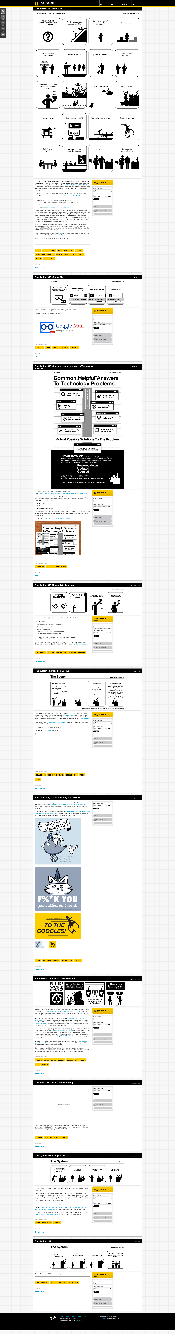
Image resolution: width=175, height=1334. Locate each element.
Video (82, 775)
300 (77, 185)
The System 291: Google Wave (50, 1155)
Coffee (46, 250)
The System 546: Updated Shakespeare (54, 585)
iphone (59, 652)
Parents (64, 348)
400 (74, 185)
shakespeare (70, 652)
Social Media (78, 254)
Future (39, 1060)
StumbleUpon (98, 206)
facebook (46, 960)
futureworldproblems (54, 1060)
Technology (60, 567)
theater (81, 652)
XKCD (38, 779)
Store (133, 4)
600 (68, 185)
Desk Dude (52, 775)
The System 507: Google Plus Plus (52, 671)
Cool (38, 960)
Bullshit (39, 348)
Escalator (69, 250)
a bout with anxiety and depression (52, 198)
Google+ (56, 713)
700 (65, 185)
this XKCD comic (67, 715)
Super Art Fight (59, 235)
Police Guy (73, 1282)
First (3, 17)
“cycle (40, 1036)
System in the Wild (52, 1137)
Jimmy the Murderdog (45, 254)
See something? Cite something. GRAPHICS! (57, 797)
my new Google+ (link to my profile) (57, 722)
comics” (45, 1036)
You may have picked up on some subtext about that (67, 196)
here (80, 1013)
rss (75, 775)
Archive (102, 4)
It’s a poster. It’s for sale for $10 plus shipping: (56, 518)
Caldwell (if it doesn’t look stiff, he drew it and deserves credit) (69, 804)
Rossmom (74, 348)
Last (3, 35)
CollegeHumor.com (41, 1023)
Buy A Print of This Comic (100, 182)
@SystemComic (103, 1319)
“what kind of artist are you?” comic (62, 1030)
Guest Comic (80, 1060)
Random (3, 11)
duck (60, 250)
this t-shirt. (48, 730)
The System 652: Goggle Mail (49, 277)
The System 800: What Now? (49, 8)
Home (61, 1316)
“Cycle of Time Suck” (66, 1036)
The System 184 (43, 1241)
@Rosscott (102, 1318)
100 (85, 185)
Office (59, 254)
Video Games (49, 259)
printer (67, 254)
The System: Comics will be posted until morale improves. (47, 3)
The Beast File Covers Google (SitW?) (54, 1082)
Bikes (38, 250)
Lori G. (80, 1320)
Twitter (78, 960)
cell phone (41, 652)
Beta (38, 1223)
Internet (63, 1282)
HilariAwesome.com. (82, 644)
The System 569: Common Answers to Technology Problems (64, 367)
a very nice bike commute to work (55, 204)
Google (79, 250)
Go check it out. (84, 718)
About (112, 4)
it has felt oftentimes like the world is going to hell (58, 207)
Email (48, 348)
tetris (38, 259)
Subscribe (124, 4)
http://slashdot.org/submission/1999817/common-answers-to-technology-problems (62, 493)
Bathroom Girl (42, 1282)
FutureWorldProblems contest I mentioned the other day (64, 1011)
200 (80, 185)
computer (40, 567)
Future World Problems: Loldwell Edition (55, 978)
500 (71, 185)
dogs (53, 250)
